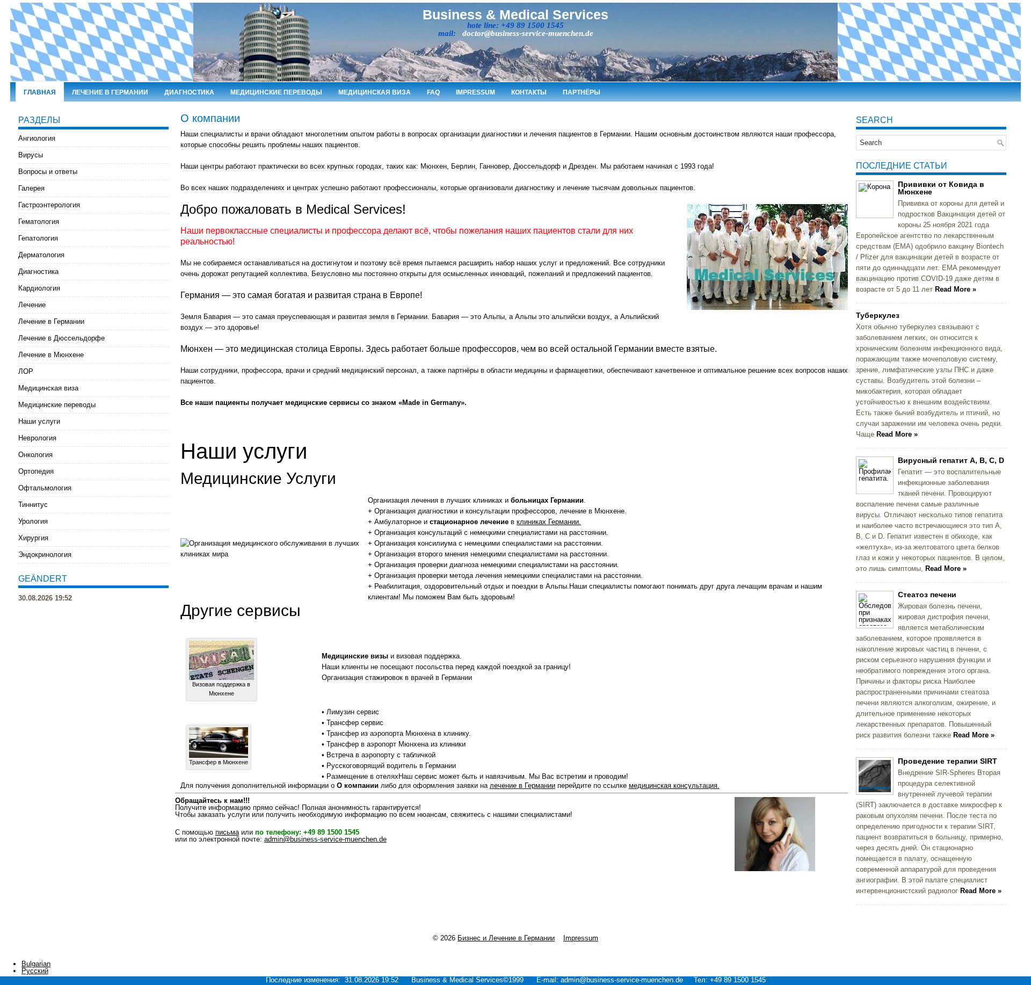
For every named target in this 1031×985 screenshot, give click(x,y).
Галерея (31, 188)
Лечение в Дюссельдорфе (61, 338)
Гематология (38, 222)
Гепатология (38, 238)
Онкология (35, 455)
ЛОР (25, 371)
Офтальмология (44, 488)
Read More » (955, 289)
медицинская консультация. (674, 785)
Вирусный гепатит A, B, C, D (951, 460)
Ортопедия (36, 471)
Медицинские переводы (276, 92)
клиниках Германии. (549, 522)
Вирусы (30, 155)
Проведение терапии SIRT (947, 761)
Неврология (37, 438)
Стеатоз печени (927, 594)
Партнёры (581, 92)
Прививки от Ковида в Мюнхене (941, 188)
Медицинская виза (374, 92)
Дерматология (41, 255)
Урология (33, 521)
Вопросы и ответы (47, 172)
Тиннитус (33, 505)
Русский (34, 971)
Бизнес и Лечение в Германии (506, 938)
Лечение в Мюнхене (51, 355)
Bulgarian (35, 964)
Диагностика (189, 92)
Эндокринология (44, 555)
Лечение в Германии (110, 92)
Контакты (529, 92)
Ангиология (36, 138)
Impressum (475, 92)
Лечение (32, 305)
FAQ (433, 92)
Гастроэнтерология (49, 205)
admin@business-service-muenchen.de (325, 839)
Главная (40, 92)
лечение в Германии (522, 785)
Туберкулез (877, 315)
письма (227, 832)
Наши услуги (39, 421)
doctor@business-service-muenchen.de (527, 33)
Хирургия (33, 538)
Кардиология (39, 288)
